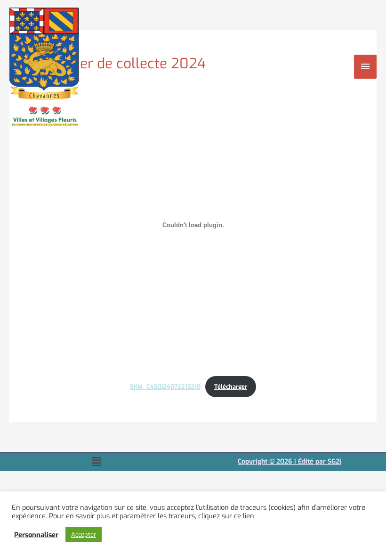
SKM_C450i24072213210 (165, 387)
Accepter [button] (83, 535)
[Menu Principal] (365, 66)
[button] (96, 462)
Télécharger (230, 387)
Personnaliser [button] (36, 535)
